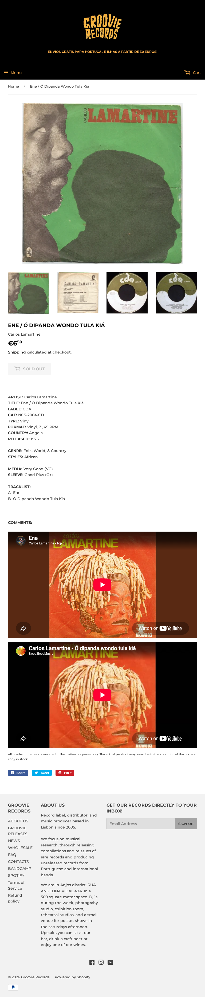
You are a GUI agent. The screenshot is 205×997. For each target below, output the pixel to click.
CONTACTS (18, 861)
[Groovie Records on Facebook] (92, 963)
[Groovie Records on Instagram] (101, 963)
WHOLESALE (20, 847)
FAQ (12, 854)
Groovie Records (35, 977)
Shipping (17, 352)
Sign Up (186, 824)
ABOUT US (18, 821)
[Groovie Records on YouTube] (110, 963)
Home (13, 86)
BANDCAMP (19, 868)
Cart (196, 72)
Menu (16, 72)
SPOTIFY (16, 875)
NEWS (14, 840)
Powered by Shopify (72, 977)
